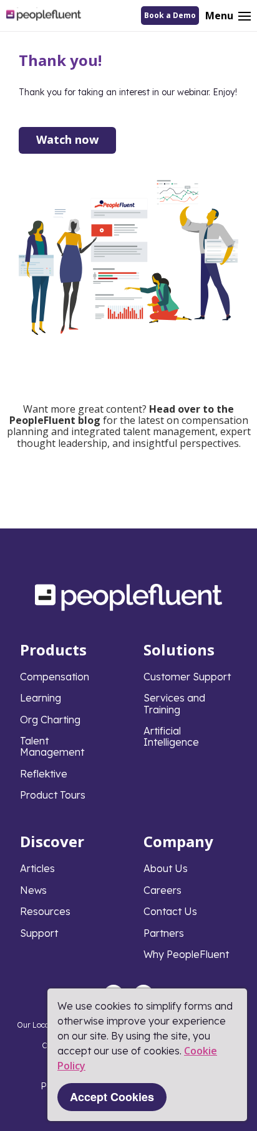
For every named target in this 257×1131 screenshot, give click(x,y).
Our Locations (42, 1025)
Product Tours (52, 795)
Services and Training (174, 703)
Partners (163, 933)
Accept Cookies (112, 1097)
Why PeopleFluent (186, 954)
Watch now (67, 139)
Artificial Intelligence (171, 736)
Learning (40, 698)
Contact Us (170, 911)
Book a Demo (170, 15)
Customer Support (187, 676)
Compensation (54, 676)
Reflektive (43, 773)
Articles (37, 868)
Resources (45, 911)
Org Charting (50, 719)
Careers (162, 890)
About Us (165, 868)
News (33, 890)
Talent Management (52, 746)
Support (39, 933)
